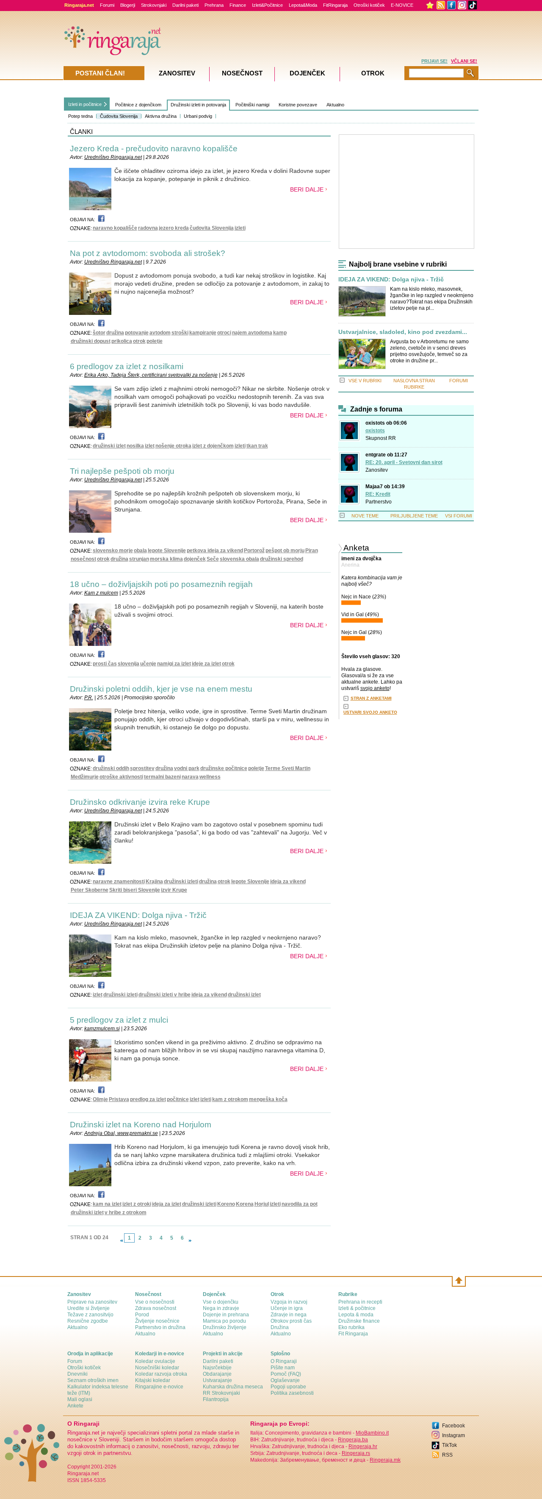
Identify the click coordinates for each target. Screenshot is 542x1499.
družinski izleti (181, 881)
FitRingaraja (335, 5)
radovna (148, 228)
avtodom (160, 333)
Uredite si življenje (88, 1308)
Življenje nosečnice (157, 1321)
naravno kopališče (115, 228)
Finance (238, 5)
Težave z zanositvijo (90, 1315)
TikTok (449, 1445)
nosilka (135, 446)
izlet (150, 446)
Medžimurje (85, 777)
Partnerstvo (378, 502)
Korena (245, 1204)
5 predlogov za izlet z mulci (119, 1019)
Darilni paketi (185, 5)
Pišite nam (283, 1368)
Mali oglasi (79, 1399)
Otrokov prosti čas (291, 1321)
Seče (213, 559)
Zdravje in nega (289, 1315)
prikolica (121, 341)
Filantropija (216, 1399)
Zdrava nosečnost (155, 1308)
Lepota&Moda (303, 5)
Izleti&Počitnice (267, 5)
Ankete (75, 1406)
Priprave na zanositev (92, 1302)
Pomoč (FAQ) (286, 1374)
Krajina (154, 881)
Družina (280, 1327)
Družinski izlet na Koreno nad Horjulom (140, 1124)
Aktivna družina (161, 116)
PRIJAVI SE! (434, 61)
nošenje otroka (173, 446)
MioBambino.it (372, 1433)
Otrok (372, 73)
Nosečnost (242, 73)
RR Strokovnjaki (221, 1393)
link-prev (121, 1240)
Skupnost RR (380, 438)
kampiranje (202, 333)
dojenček (195, 559)
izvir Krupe (174, 890)
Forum (74, 1361)
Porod (142, 1315)
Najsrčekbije (217, 1368)
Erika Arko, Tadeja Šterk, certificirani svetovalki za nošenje (151, 375)
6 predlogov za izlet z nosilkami (126, 366)
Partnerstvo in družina (160, 1327)
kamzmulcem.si (102, 1029)
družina (115, 333)
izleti (240, 228)
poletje (155, 341)
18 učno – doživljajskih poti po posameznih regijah (161, 584)
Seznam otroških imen (93, 1380)
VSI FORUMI (458, 515)
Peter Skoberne (89, 890)
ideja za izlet (166, 1204)
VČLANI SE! (464, 61)
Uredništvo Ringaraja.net (113, 157)
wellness (210, 777)
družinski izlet (109, 446)
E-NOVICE (402, 5)
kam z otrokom (230, 1099)
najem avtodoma (252, 333)
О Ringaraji (284, 1361)
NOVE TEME (365, 515)
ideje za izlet (206, 664)
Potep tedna (80, 116)
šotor (99, 333)
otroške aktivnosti (121, 777)
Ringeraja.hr (362, 1446)
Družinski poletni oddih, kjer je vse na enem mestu (161, 688)
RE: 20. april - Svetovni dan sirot (403, 462)
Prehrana (214, 5)
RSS (447, 1455)
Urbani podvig (198, 116)
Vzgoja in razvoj (289, 1302)
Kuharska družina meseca (233, 1387)
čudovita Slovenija (212, 228)
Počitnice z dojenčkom (138, 104)
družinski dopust (91, 341)
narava (190, 777)
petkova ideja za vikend (215, 550)
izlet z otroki (136, 1204)
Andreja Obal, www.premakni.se (121, 1133)
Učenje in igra (287, 1308)
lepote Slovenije (167, 550)
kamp (280, 333)
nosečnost (83, 559)
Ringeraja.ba (353, 1440)
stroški (179, 333)
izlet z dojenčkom (213, 446)
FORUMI (458, 380)
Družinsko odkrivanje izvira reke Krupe (140, 802)
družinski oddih (111, 768)
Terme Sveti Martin (287, 768)
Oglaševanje (285, 1380)
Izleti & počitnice (357, 1308)
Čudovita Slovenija (119, 116)
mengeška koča (268, 1099)
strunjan (139, 559)
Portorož (254, 550)
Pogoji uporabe (288, 1387)
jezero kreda (174, 228)
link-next (190, 1240)
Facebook (453, 1426)
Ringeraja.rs (356, 1453)
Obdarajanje (217, 1374)
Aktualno (335, 104)
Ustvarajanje (217, 1380)
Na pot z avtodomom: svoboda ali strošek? (147, 253)
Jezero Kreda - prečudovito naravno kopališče (154, 148)
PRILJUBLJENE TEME (414, 515)
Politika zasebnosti (292, 1393)
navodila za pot (300, 1204)
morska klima (166, 559)
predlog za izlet (148, 1099)
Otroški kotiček (369, 5)
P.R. (88, 698)
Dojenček (307, 73)
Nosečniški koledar (157, 1368)
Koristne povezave (298, 104)
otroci (224, 333)
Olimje (100, 1099)
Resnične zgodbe (87, 1321)
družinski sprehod (281, 559)
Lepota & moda (355, 1315)
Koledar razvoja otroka (161, 1374)
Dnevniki (77, 1374)
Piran (311, 550)
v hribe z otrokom (126, 1212)
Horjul (261, 1204)
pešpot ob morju (284, 550)
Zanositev (376, 470)
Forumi (107, 5)
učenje (148, 664)
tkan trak (257, 446)
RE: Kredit (377, 494)
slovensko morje (113, 550)
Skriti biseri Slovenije (134, 890)
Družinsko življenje (224, 1327)
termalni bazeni (162, 777)
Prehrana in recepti (360, 1302)
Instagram (453, 1435)
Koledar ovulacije (155, 1361)
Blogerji (127, 5)
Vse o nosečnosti (154, 1302)
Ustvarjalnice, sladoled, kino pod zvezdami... (402, 332)
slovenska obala (239, 559)
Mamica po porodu (224, 1321)
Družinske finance (359, 1321)
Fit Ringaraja (353, 1334)
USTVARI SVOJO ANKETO (370, 712)
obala (140, 550)
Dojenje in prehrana (226, 1315)
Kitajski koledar (152, 1380)
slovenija (128, 664)
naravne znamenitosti (119, 881)
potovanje (137, 333)
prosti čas (105, 664)
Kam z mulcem (101, 593)
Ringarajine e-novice (159, 1387)
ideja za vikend (288, 881)
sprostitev (142, 768)
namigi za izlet (174, 664)
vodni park (186, 768)
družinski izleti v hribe (164, 995)
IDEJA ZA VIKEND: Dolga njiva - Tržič (138, 915)
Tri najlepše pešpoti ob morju (122, 471)
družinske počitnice (223, 768)
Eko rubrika (351, 1327)
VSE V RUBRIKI (365, 380)
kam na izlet (107, 1204)
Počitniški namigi (252, 104)
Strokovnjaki (153, 5)
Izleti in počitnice (85, 104)
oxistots (375, 431)
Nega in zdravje (221, 1308)
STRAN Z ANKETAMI (371, 698)
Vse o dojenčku (220, 1302)
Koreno (226, 1204)
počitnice (178, 1099)
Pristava (119, 1099)
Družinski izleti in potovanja (198, 104)
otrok (139, 341)
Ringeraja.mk (385, 1460)
